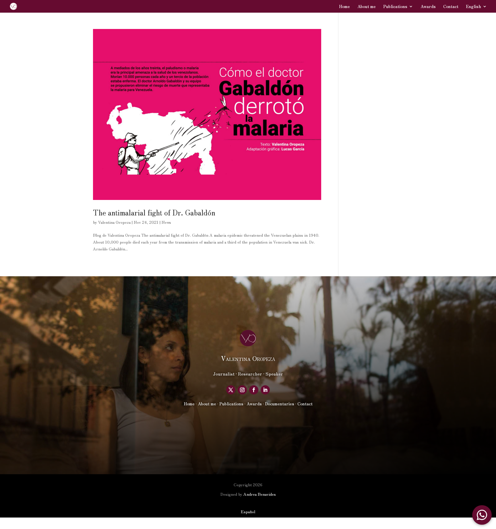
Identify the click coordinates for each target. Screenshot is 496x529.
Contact (450, 6)
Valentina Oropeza (114, 222)
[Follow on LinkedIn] (265, 389)
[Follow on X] (230, 389)
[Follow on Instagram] (242, 389)
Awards (428, 6)
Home (344, 6)
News (166, 222)
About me (366, 6)
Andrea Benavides (259, 494)
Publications (395, 6)
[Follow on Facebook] (253, 389)
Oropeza (248, 358)
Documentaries (279, 404)
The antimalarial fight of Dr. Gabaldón (154, 212)
